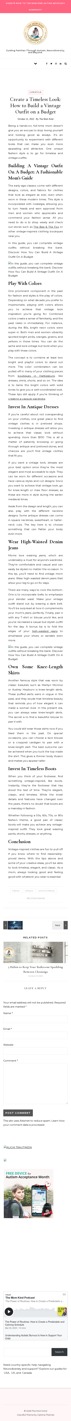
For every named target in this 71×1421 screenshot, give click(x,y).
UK (13, 1372)
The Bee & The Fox (46, 226)
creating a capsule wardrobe (26, 398)
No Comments (36, 898)
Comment (10, 1060)
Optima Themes (45, 1414)
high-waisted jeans (45, 631)
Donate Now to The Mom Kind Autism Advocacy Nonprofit (35, 6)
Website (8, 1044)
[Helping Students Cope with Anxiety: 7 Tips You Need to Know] (60, 925)
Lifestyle (35, 92)
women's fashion (46, 890)
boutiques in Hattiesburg (36, 375)
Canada (27, 1372)
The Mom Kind (46, 119)
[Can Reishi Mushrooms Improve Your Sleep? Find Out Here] (10, 925)
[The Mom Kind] (35, 33)
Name (8, 1013)
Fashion (16, 890)
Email (7, 1028)
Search (59, 1351)
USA (6, 1372)
